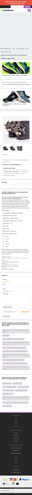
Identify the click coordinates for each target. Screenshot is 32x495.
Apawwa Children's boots (8, 390)
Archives (16, 462)
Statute (16, 435)
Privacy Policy (16, 438)
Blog (16, 460)
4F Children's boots (7, 383)
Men (16, 423)
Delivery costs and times (16, 448)
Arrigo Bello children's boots (21, 390)
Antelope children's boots (23, 386)
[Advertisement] (16, 30)
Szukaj (27, 6)
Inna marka (5, 154)
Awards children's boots (8, 393)
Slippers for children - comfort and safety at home (13, 339)
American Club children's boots (9, 386)
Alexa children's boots (17, 383)
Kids (16, 418)
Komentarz (6, 294)
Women (16, 421)
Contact (16, 433)
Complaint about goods (16, 453)
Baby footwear (6, 335)
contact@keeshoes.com (16, 3)
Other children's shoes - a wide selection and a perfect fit (15, 351)
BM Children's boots (7, 406)
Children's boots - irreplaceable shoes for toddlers (13, 360)
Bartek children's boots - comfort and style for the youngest (15, 402)
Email (4, 289)
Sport (16, 426)
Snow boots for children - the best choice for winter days (15, 363)
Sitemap (16, 441)
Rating (4, 279)
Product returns (16, 450)
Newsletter (16, 469)
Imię (4, 284)
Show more (6, 316)
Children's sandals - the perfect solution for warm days (14, 347)
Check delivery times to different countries (14, 173)
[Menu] (29, 10)
